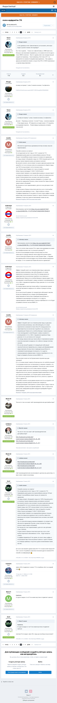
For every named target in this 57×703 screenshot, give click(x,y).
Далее (28, 32)
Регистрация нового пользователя (17, 672)
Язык (28, 695)
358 (12, 220)
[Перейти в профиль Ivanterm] (8, 570)
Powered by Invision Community (28, 698)
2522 (11, 412)
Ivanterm (8, 563)
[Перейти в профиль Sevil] (8, 488)
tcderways (8, 205)
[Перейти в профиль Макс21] (8, 598)
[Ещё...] (53, 38)
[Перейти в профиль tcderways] (8, 214)
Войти (40, 672)
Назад (6, 32)
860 (12, 576)
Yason (8, 38)
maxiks (8, 138)
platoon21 (14, 24)
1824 (11, 494)
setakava (8, 424)
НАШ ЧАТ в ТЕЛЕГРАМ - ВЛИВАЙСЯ (27, 2)
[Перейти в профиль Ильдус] (8, 88)
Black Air (8, 399)
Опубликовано (23, 37)
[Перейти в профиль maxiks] (8, 144)
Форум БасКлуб (9, 6)
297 (12, 605)
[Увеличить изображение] (31, 553)
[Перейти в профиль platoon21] (4, 25)
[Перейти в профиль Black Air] (8, 405)
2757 (11, 51)
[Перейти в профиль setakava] (8, 430)
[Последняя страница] (32, 32)
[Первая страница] (3, 32)
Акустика (19, 26)
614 (12, 95)
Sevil (8, 481)
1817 (11, 437)
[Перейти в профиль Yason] (8, 44)
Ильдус (8, 82)
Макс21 (8, 592)
